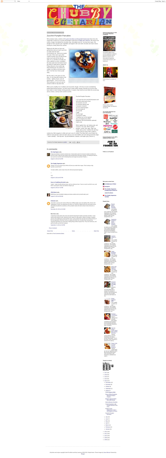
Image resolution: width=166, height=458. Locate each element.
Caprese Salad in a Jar (113, 237)
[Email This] (73, 142)
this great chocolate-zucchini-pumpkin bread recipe (77, 39)
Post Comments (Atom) (58, 233)
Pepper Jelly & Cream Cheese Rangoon (114, 345)
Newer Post (50, 231)
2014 (105, 378)
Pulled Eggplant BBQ (113, 300)
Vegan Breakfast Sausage (113, 253)
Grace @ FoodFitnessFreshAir (58, 182)
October (108, 386)
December (108, 382)
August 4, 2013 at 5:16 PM (57, 158)
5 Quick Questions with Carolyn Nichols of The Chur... (111, 405)
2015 (105, 376)
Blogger (83, 454)
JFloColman (54, 192)
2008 (105, 439)
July (107, 417)
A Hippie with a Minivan (84, 40)
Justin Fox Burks (109, 193)
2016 (105, 374)
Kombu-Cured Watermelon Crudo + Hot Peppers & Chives (111, 410)
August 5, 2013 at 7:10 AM (57, 187)
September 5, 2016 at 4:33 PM (58, 225)
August (107, 390)
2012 (105, 431)
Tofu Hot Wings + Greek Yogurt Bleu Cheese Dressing (114, 330)
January (108, 429)
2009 (105, 437)
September (108, 388)
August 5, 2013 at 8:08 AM (57, 196)
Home (73, 231)
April (107, 423)
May (107, 421)
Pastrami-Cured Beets (114, 314)
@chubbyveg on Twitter (110, 184)
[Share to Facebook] (78, 142)
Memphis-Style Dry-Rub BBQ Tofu (113, 283)
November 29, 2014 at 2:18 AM (58, 209)
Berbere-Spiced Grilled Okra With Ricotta (110, 399)
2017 (105, 372)
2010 (105, 435)
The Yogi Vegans (55, 152)
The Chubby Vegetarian (56, 163)
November (108, 384)
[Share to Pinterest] (79, 142)
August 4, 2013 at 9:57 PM (57, 177)
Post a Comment (53, 228)
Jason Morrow (107, 452)
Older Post (96, 231)
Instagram (107, 186)
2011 (105, 433)
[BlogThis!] (74, 142)
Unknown (53, 200)
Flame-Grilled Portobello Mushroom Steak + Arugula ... (111, 395)
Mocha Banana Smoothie (111, 402)
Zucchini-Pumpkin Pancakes (109, 414)
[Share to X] (76, 142)
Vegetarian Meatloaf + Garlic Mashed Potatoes (113, 222)
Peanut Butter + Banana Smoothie (113, 206)
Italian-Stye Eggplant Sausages (114, 268)
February (108, 427)
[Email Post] (70, 142)
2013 (105, 380)
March (107, 425)
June (107, 419)
